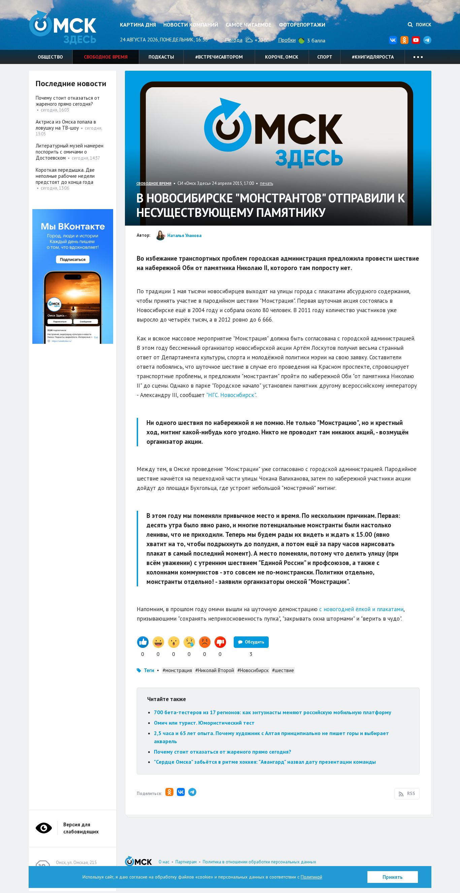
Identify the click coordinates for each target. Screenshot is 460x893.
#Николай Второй (214, 670)
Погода (233, 39)
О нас (164, 862)
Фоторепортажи (302, 24)
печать (266, 183)
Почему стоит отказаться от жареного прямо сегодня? (222, 751)
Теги (149, 670)
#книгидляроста (373, 57)
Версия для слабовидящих (81, 828)
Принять (393, 877)
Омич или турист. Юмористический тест (204, 722)
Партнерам (186, 862)
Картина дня (138, 24)
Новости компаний (190, 24)
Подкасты (161, 57)
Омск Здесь (62, 27)
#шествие (283, 670)
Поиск (423, 25)
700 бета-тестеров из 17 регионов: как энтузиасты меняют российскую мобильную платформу (272, 712)
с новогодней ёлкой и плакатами (361, 609)
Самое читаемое (248, 24)
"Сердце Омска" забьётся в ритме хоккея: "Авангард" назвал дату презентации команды (265, 761)
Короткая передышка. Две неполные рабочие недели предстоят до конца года (65, 176)
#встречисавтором (219, 57)
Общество (50, 57)
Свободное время (106, 57)
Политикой (311, 877)
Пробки (287, 39)
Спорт (324, 57)
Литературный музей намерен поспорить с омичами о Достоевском (69, 151)
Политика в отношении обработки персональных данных (259, 862)
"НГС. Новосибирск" (230, 395)
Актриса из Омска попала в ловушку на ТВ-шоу (66, 125)
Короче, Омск (281, 57)
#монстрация (177, 670)
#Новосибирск (253, 670)
